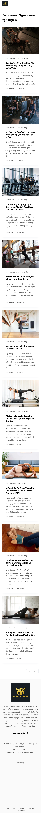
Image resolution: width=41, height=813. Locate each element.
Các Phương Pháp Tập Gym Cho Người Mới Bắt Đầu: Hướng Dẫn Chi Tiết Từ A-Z (20, 207)
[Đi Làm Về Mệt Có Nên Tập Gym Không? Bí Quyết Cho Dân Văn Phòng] (20, 110)
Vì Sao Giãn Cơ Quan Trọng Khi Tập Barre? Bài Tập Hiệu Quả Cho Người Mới (20, 490)
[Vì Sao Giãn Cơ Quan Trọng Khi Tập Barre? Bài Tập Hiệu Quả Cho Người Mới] (20, 465)
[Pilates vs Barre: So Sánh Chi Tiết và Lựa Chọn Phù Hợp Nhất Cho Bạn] (20, 393)
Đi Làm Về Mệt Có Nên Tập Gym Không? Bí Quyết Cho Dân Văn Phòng (20, 134)
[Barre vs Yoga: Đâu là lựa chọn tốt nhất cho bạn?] (20, 324)
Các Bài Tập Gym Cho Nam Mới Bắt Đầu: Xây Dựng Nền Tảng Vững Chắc (20, 65)
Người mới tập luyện (13, 58)
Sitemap (20, 763)
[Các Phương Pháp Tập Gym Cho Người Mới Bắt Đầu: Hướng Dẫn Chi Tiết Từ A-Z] (20, 182)
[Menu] (38, 4)
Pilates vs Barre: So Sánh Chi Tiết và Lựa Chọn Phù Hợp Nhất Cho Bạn (20, 418)
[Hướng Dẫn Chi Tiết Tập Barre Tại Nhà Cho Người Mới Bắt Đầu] (20, 610)
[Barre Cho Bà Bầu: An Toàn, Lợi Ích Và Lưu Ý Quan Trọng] (20, 254)
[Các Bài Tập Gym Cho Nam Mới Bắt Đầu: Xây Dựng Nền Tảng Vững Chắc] (20, 40)
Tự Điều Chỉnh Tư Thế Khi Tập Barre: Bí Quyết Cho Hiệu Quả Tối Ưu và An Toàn (19, 563)
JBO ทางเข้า (20, 810)
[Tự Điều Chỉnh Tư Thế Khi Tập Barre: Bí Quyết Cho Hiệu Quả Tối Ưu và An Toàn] (20, 538)
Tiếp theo (31, 671)
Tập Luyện (24, 58)
